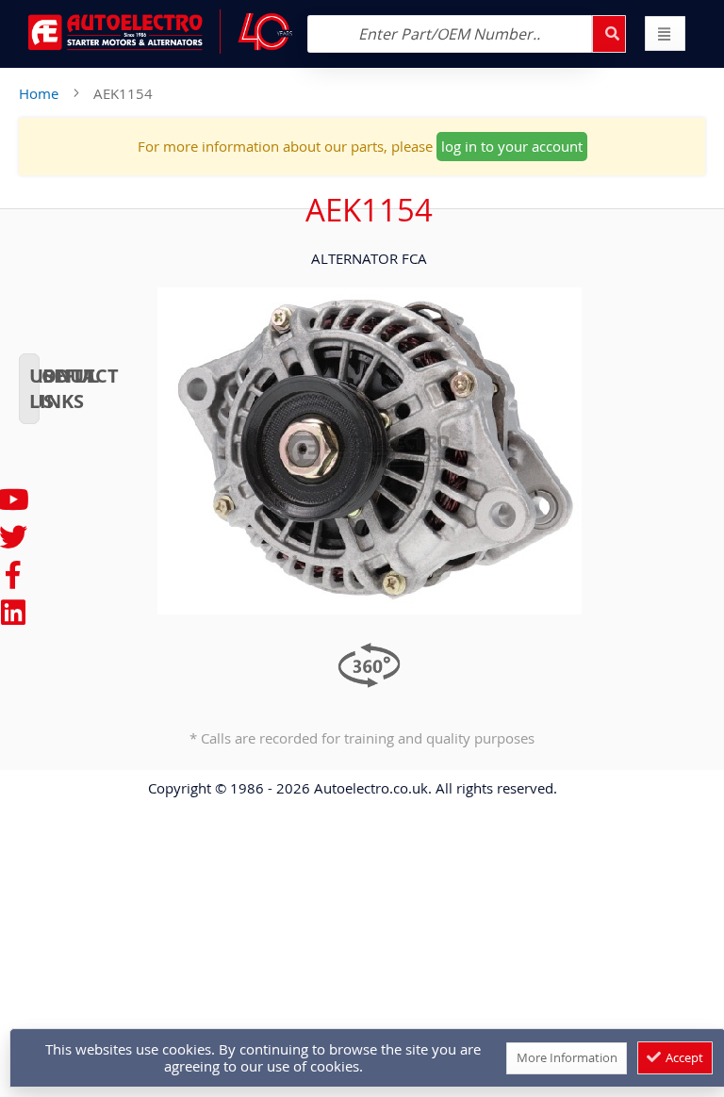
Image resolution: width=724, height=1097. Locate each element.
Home (38, 93)
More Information (567, 1057)
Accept (683, 1057)
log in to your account (512, 146)
